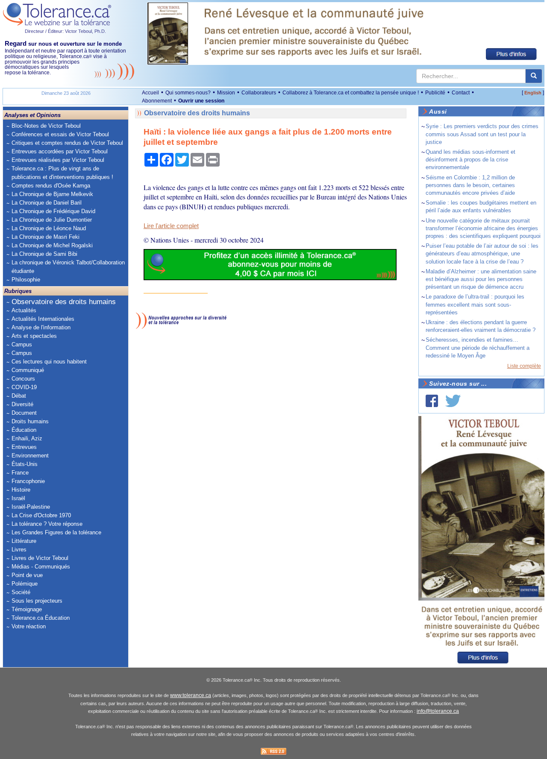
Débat (19, 396)
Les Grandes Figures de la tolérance (56, 532)
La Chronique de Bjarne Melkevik (52, 194)
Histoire (21, 489)
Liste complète (524, 366)
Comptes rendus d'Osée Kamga (51, 185)
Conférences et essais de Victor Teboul (60, 134)
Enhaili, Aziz (27, 438)
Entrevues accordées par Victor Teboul (60, 151)
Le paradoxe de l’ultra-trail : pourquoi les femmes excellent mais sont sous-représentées (475, 304)
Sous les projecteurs (37, 601)
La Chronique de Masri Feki (45, 237)
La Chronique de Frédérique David (53, 211)
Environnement (30, 455)
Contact (461, 93)
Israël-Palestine (31, 507)
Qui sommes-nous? (188, 93)
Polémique (25, 583)
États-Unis (25, 464)
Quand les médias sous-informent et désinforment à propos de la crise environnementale (470, 159)
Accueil (150, 93)
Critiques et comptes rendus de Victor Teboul (67, 143)
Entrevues (24, 447)
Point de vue (27, 575)
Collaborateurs (258, 93)
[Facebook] (432, 401)
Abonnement (157, 101)
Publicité (435, 93)
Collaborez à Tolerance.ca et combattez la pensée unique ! (350, 93)
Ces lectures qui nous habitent (49, 361)
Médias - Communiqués (41, 566)
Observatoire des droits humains (64, 302)
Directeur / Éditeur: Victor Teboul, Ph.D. (65, 31)
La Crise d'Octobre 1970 (41, 515)
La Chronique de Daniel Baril (47, 202)
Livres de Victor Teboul (40, 558)
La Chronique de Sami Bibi (44, 254)
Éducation (24, 430)
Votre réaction (29, 626)
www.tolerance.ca (190, 695)
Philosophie (26, 279)
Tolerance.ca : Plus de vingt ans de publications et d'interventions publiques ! (62, 172)
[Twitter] (453, 401)
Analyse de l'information (41, 327)
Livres (19, 549)
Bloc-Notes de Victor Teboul (46, 126)
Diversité (22, 404)
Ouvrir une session (201, 101)
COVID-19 (24, 387)
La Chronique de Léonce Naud (49, 228)
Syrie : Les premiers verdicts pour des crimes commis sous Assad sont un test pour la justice (482, 134)
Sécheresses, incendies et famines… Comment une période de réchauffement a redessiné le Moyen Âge (477, 347)
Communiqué (28, 370)
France (20, 472)
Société (21, 592)
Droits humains (30, 421)
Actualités (24, 310)
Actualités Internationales (43, 319)
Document (24, 413)
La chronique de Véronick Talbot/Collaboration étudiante (68, 266)
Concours (23, 378)
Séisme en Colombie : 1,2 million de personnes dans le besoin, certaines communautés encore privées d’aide (470, 185)
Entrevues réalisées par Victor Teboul (58, 160)
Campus (22, 344)
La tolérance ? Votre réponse (47, 524)
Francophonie (28, 481)
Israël (18, 498)
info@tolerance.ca (438, 711)
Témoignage (27, 609)
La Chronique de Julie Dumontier (52, 220)
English (532, 92)
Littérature (24, 541)
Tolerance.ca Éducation (41, 618)
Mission (226, 93)
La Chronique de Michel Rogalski (52, 245)
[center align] (533, 76)
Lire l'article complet (171, 226)
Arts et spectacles (34, 336)
